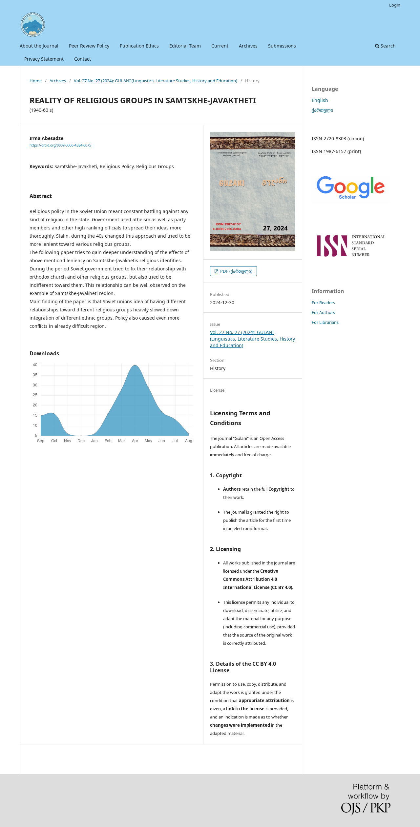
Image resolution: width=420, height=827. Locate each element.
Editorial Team (185, 46)
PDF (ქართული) (235, 271)
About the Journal (39, 46)
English (320, 100)
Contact (82, 59)
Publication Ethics (139, 46)
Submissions (282, 46)
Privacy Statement (44, 59)
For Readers (323, 302)
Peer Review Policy (89, 46)
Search (387, 46)
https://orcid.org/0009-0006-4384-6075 (60, 145)
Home (36, 81)
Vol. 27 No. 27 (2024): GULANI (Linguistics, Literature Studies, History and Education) (155, 81)
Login (394, 5)
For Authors (323, 312)
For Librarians (325, 322)
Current (219, 46)
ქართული (322, 110)
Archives (248, 46)
